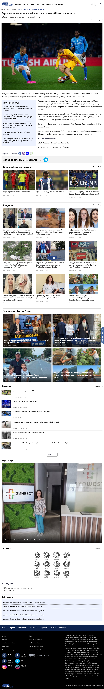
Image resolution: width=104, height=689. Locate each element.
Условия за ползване (8, 643)
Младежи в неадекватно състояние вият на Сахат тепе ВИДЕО (24, 602)
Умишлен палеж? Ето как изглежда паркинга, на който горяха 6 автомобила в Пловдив (40, 443)
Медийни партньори (35, 640)
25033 (14, 237)
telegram (27, 153)
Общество (22, 628)
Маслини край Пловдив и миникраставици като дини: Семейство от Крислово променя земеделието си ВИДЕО (82, 298)
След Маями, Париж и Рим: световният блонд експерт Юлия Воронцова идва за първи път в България (18, 298)
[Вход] (92, 5)
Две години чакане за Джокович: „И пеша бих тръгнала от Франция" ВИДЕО (27, 341)
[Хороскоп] (52, 578)
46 (25, 397)
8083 (64, 346)
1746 (47, 237)
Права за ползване (34, 643)
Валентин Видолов (97, 20)
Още (67, 4)
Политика (35, 4)
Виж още (51, 455)
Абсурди (62, 628)
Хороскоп (6, 548)
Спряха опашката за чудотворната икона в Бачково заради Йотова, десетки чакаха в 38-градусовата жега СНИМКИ (75, 340)
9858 (15, 346)
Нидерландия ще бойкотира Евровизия (25, 401)
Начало (4, 628)
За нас (4, 636)
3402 (26, 449)
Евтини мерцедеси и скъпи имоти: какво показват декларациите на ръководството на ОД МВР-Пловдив (18, 232)
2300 (80, 197)
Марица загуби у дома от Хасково (16, 192)
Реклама (4, 640)
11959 (47, 301)
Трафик (44, 628)
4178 (14, 270)
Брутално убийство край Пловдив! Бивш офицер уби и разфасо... (24, 615)
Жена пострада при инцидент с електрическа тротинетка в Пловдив (36, 422)
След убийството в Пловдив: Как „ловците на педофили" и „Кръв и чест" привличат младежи (82, 265)
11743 (80, 303)
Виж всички (96, 167)
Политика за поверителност (11, 650)
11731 (64, 380)
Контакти (5, 646)
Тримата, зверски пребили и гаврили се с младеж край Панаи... (23, 619)
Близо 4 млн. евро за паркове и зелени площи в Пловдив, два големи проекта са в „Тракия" (17, 265)
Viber (23, 153)
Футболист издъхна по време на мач (50, 192)
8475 (15, 380)
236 (26, 428)
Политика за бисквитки (36, 650)
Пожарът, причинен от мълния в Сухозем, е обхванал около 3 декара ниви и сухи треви (50, 232)
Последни (6, 386)
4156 (80, 237)
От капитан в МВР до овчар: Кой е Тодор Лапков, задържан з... (23, 607)
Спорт (54, 4)
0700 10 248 (43, 655)
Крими (48, 4)
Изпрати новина (102, 335)
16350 (14, 541)
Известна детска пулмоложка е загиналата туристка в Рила (48, 297)
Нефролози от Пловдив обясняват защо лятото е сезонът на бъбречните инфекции (83, 232)
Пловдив (18, 4)
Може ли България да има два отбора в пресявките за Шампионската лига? (84, 193)
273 (26, 439)
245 (26, 407)
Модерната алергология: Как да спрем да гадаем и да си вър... (25, 539)
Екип (30, 636)
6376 (47, 270)
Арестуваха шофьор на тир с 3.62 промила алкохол (29, 391)
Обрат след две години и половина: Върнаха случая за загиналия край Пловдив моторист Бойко (50, 265)
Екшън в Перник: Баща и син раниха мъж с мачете (28, 433)
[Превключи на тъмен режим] (101, 4)
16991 (14, 303)
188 (26, 418)
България (26, 4)
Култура (61, 4)
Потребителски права (36, 646)
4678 (80, 270)
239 (13, 195)
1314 (47, 195)
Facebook (19, 153)
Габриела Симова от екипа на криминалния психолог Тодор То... (24, 611)
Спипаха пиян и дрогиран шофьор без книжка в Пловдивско (31, 412)
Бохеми (53, 628)
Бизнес (42, 4)
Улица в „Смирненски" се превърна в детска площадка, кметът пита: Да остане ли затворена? (26, 376)
